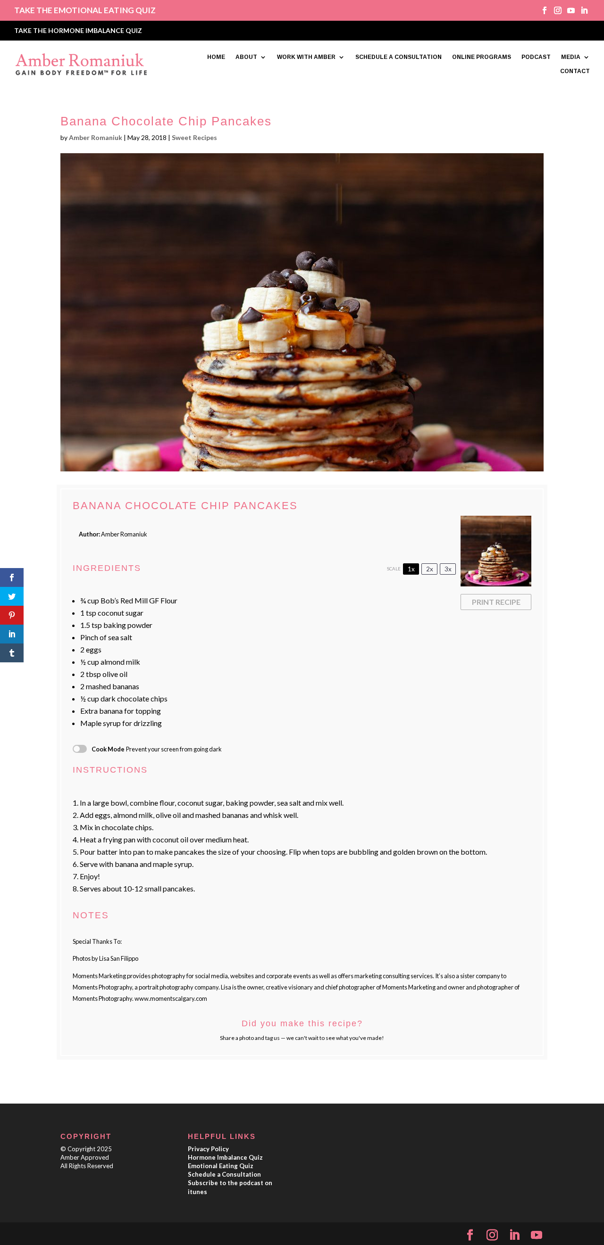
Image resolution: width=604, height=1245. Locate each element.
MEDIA (570, 57)
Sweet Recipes (194, 137)
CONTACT (575, 71)
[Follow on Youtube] (567, 10)
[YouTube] (536, 1235)
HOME (216, 57)
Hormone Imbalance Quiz (225, 1157)
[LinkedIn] (514, 1235)
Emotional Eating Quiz (220, 1166)
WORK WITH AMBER (306, 57)
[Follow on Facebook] (541, 10)
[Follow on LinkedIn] (581, 10)
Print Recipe (496, 601)
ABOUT (246, 57)
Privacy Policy (208, 1149)
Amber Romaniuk (95, 137)
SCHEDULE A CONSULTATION (398, 57)
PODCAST (536, 57)
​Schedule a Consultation (224, 1174)
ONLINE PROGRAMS (481, 57)
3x (448, 569)
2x (429, 569)
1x (411, 569)
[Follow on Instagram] (554, 10)
